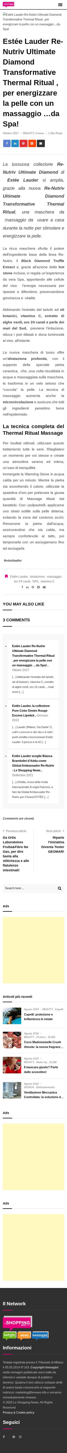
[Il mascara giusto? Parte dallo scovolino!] (12, 1065)
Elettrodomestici (45, 1087)
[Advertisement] (33, 950)
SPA (35, 581)
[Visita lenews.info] (24, 1335)
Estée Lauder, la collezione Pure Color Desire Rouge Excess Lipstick (31, 710)
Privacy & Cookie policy (18, 1412)
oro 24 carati (22, 581)
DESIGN (29, 1087)
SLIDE (51, 1037)
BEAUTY (28, 133)
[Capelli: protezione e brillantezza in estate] (12, 1016)
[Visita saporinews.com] (10, 1335)
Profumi (41, 1037)
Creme (39, 133)
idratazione (37, 576)
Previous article (16, 831)
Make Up (41, 1062)
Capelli (59, 1009)
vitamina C (48, 581)
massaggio (54, 576)
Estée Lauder (19, 576)
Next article (53, 831)
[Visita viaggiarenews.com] (40, 1335)
